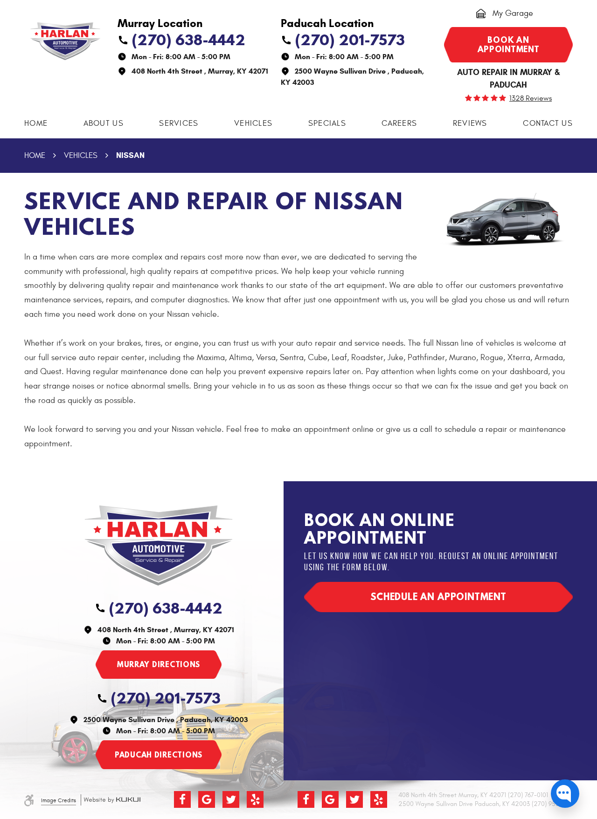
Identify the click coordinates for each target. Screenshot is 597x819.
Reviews (470, 123)
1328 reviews (530, 98)
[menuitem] (36, 123)
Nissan (130, 155)
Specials (327, 123)
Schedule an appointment (438, 596)
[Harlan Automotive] (65, 41)
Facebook (182, 799)
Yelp (255, 799)
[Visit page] (159, 664)
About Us (103, 123)
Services (178, 123)
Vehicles (253, 123)
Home (36, 123)
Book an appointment (509, 44)
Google (206, 799)
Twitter (230, 799)
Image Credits (58, 800)
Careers (399, 123)
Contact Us (548, 123)
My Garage (513, 13)
